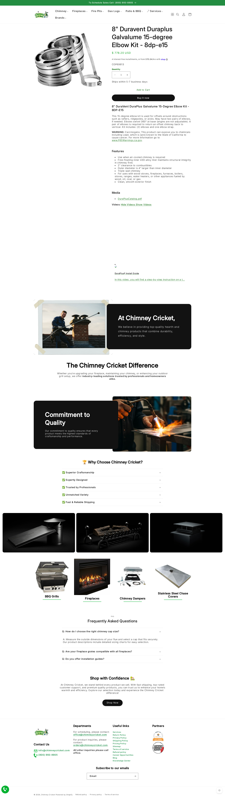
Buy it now (143, 98)
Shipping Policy (120, 741)
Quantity (116, 69)
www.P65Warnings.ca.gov (127, 140)
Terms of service (121, 749)
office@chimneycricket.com (90, 734)
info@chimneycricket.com (54, 750)
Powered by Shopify (64, 795)
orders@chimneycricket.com (90, 745)
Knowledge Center (122, 761)
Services (117, 732)
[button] (177, 14)
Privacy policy (96, 794)
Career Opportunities (123, 755)
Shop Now (112, 702)
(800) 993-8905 (48, 754)
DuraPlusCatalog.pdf (130, 198)
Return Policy (119, 735)
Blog (115, 758)
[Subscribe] (135, 776)
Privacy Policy (119, 738)
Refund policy (119, 752)
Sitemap (117, 746)
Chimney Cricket (48, 795)
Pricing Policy (119, 743)
